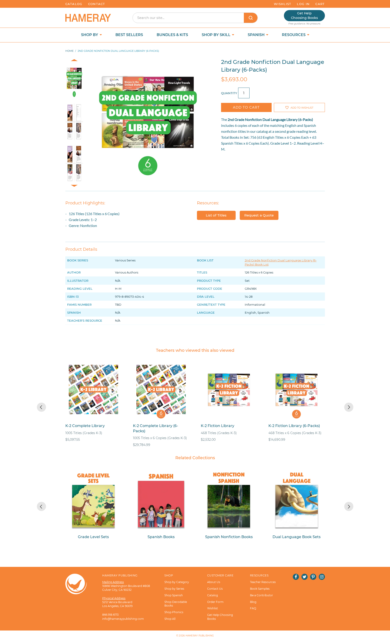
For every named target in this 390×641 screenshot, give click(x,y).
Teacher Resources (263, 582)
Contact (96, 4)
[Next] (348, 407)
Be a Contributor (261, 595)
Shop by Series (174, 588)
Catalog (73, 4)
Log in (303, 4)
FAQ (253, 608)
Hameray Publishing (200, 635)
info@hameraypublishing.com (123, 618)
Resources (294, 35)
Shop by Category (176, 582)
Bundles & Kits (172, 35)
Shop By (90, 35)
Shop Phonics (173, 612)
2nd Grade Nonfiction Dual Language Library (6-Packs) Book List (281, 262)
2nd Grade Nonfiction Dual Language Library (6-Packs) (270, 119)
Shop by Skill (216, 35)
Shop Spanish (173, 595)
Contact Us (215, 588)
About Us (213, 582)
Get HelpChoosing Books (304, 15)
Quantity (229, 93)
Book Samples (260, 588)
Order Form (215, 602)
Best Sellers (129, 35)
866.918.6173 (110, 614)
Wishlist (282, 4)
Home (69, 50)
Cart (320, 4)
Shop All (170, 618)
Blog (253, 602)
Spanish (256, 35)
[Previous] (41, 407)
